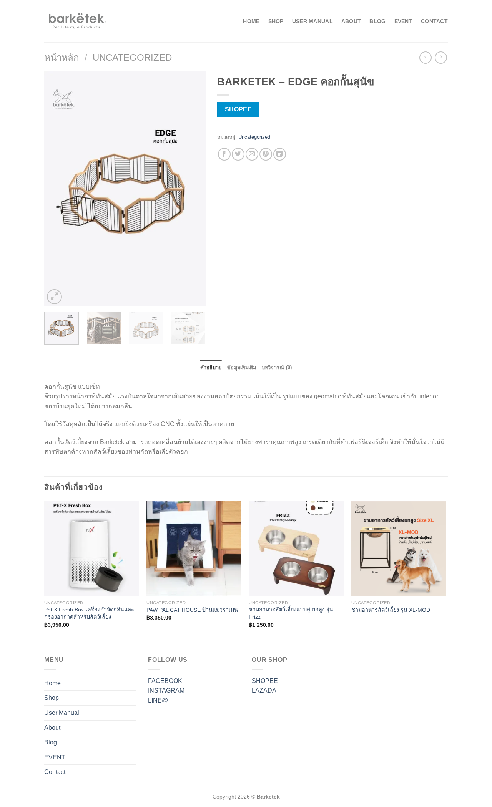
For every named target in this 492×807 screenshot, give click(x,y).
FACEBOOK (165, 681)
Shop (276, 21)
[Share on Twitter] (238, 154)
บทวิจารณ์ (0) (277, 367)
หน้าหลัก (61, 57)
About (351, 21)
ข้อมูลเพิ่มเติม (241, 367)
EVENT (403, 21)
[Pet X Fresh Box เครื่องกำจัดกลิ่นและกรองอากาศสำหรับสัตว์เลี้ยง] (91, 548)
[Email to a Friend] (252, 154)
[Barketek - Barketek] (76, 21)
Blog (377, 21)
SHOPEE (265, 681)
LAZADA (264, 690)
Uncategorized (132, 57)
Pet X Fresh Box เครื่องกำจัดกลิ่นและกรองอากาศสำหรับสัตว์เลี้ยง (89, 613)
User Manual (312, 21)
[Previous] (57, 188)
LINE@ (158, 700)
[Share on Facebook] (224, 154)
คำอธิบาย (211, 367)
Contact (434, 21)
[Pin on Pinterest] (265, 154)
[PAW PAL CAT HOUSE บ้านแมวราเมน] (193, 548)
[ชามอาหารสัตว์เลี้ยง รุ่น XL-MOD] (398, 548)
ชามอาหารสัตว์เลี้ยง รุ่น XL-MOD (390, 610)
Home (251, 21)
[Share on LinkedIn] (279, 154)
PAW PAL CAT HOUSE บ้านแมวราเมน (192, 610)
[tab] (211, 367)
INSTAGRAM (166, 690)
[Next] (192, 188)
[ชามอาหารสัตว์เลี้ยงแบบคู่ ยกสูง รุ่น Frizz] (296, 548)
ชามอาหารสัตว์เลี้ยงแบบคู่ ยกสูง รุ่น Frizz (291, 613)
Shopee (238, 109)
